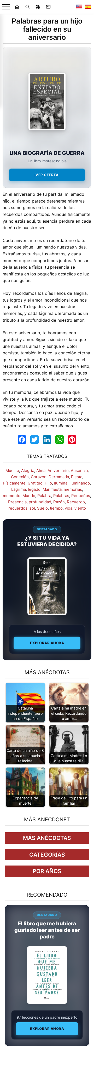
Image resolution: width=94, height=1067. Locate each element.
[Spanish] (88, 7)
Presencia (17, 501)
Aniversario (58, 470)
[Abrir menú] (6, 7)
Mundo (28, 495)
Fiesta (76, 476)
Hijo (48, 483)
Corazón (38, 476)
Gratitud (35, 483)
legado (34, 489)
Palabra (44, 495)
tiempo (56, 508)
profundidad (40, 501)
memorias (73, 489)
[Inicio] (17, 7)
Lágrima (18, 489)
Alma (40, 470)
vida (68, 508)
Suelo (42, 508)
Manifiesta (52, 489)
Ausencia (79, 470)
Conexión (20, 476)
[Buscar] (27, 7)
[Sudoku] (38, 7)
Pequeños (80, 495)
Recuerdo (76, 501)
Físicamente (14, 483)
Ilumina (60, 483)
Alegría (27, 470)
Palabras (61, 495)
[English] (79, 7)
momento (11, 495)
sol (32, 508)
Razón (59, 501)
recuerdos (17, 508)
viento (80, 508)
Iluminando (79, 483)
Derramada (59, 476)
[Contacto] (48, 7)
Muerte (12, 470)
